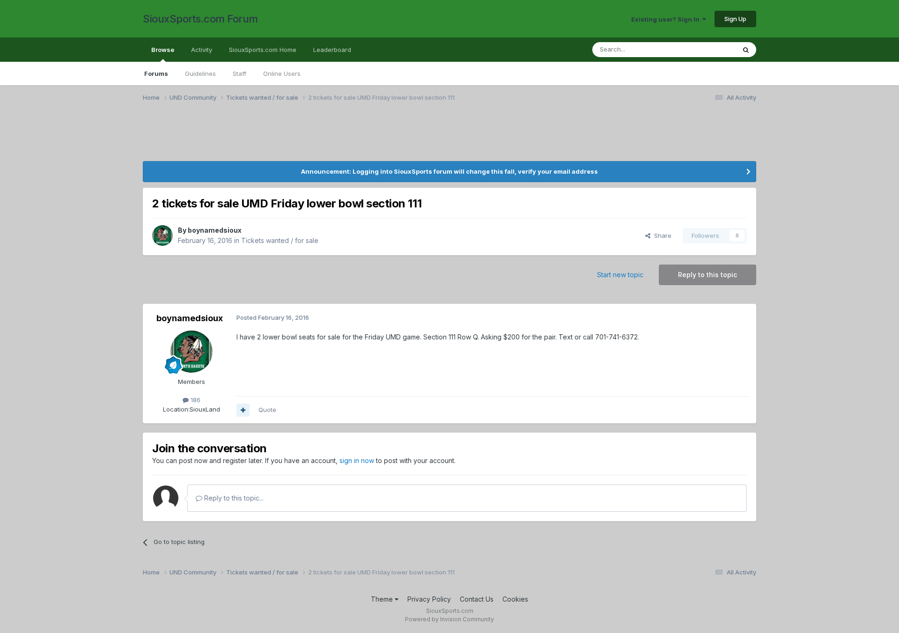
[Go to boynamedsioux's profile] (162, 235)
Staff (239, 73)
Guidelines (200, 73)
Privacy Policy (429, 599)
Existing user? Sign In (666, 19)
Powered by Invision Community (449, 619)
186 (194, 400)
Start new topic (620, 275)
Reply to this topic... (233, 498)
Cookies (515, 599)
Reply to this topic (707, 275)
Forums (156, 73)
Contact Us (477, 599)
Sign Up (735, 18)
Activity (201, 49)
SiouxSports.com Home (262, 49)
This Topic (708, 49)
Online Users (282, 73)
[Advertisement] (424, 137)
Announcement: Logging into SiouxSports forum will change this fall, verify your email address (449, 171)
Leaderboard (332, 49)
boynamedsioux (215, 230)
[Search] (746, 49)
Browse (162, 49)
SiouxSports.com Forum (200, 19)
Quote (267, 409)
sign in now (356, 460)
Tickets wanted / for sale (279, 240)
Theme (383, 599)
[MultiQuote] (243, 410)
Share (660, 235)
